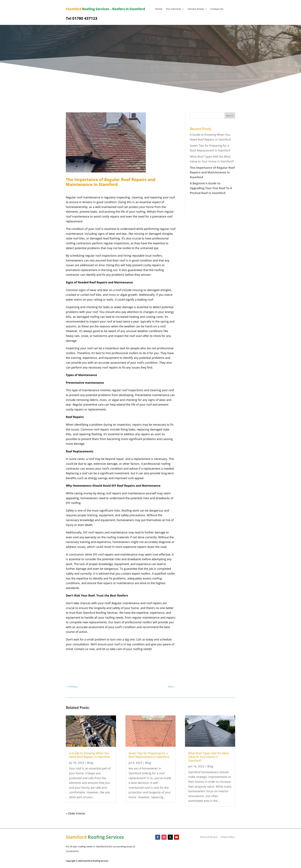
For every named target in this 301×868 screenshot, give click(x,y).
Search (229, 115)
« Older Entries (75, 813)
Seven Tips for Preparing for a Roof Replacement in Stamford (149, 755)
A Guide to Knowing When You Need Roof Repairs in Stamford (89, 755)
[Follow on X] (170, 837)
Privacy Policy (228, 837)
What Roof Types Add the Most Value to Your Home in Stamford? (208, 756)
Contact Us (216, 9)
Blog (90, 763)
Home (158, 9)
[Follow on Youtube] (176, 837)
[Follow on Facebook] (157, 837)
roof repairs (154, 603)
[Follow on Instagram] (163, 837)
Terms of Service (208, 837)
